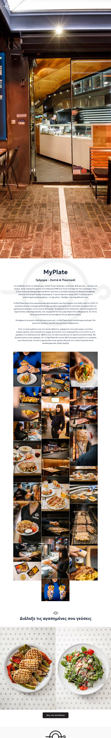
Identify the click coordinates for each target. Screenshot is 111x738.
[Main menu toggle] (104, 6)
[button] (3, 668)
